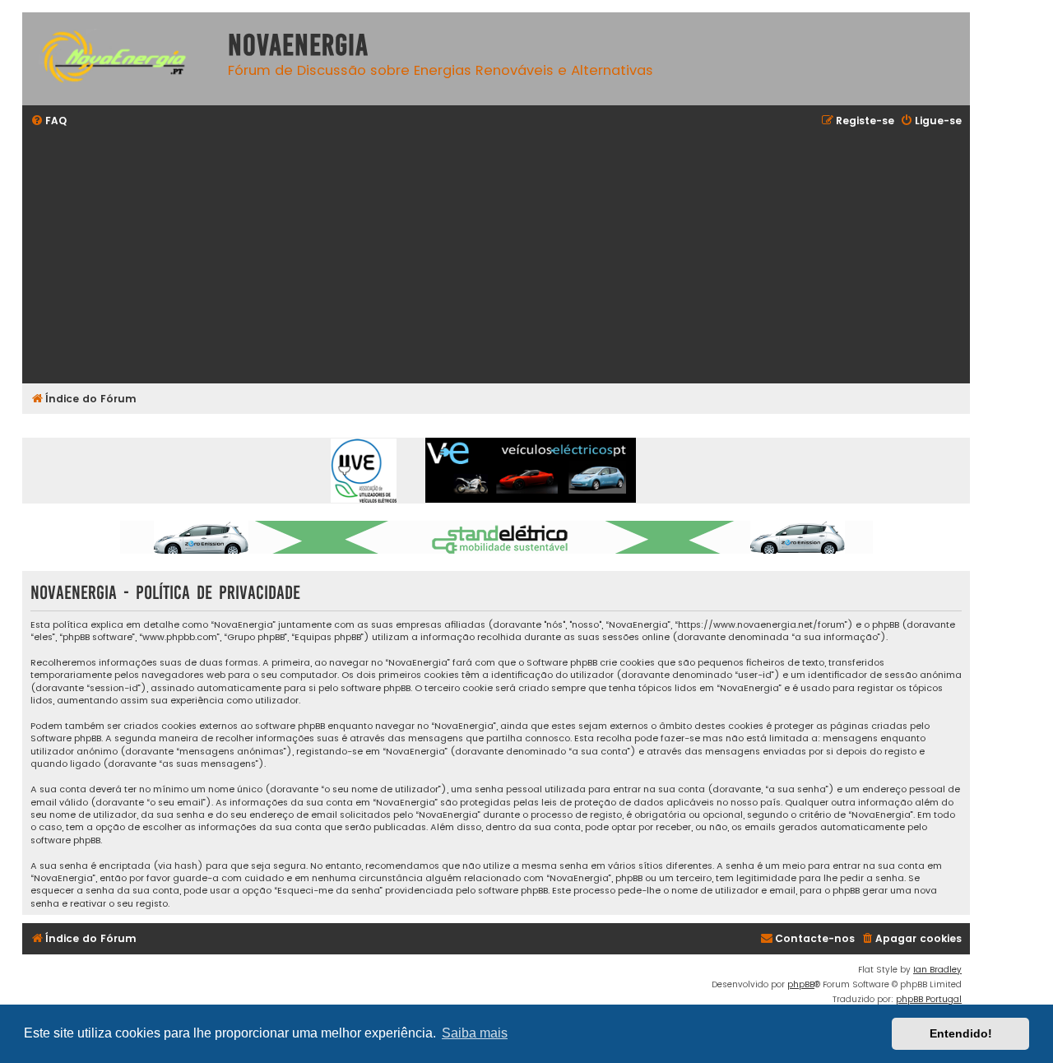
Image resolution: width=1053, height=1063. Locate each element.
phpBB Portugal (929, 999)
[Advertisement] (524, 257)
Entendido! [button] (961, 1033)
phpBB (800, 984)
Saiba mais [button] (475, 1033)
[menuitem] (48, 121)
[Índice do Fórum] (121, 58)
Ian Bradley (937, 969)
